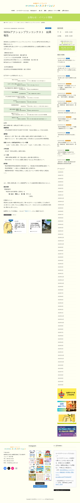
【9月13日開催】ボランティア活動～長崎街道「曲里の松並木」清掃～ (66, 144)
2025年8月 (60, 211)
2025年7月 (60, 214)
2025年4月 (60, 224)
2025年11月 (61, 201)
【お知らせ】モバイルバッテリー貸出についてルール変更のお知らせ (66, 70)
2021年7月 (60, 371)
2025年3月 (60, 227)
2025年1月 (60, 234)
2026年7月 (60, 175)
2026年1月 (60, 195)
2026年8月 (60, 172)
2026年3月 (60, 188)
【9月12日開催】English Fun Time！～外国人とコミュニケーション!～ (66, 153)
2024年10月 (61, 244)
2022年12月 (61, 316)
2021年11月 (61, 358)
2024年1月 (60, 273)
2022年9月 (60, 325)
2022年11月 (61, 319)
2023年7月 (60, 293)
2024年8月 (60, 250)
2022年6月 (60, 335)
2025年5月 (60, 221)
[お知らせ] (8, 225)
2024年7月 (60, 253)
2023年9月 (60, 286)
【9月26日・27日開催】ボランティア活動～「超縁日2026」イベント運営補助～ (66, 87)
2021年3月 (60, 384)
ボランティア (68, 83)
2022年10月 (61, 322)
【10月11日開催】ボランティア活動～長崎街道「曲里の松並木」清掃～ (66, 104)
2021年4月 (60, 381)
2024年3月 (60, 267)
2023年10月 (61, 283)
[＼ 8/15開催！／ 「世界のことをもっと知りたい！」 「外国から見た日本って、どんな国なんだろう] (32, 469)
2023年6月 (60, 296)
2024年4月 (60, 263)
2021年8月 (60, 368)
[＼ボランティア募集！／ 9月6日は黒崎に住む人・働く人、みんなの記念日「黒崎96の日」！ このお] (32, 453)
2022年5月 (60, 339)
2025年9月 (60, 208)
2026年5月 (60, 181)
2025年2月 (60, 231)
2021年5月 (60, 378)
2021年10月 (61, 361)
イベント (67, 150)
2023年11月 (61, 280)
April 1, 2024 (59, 484)
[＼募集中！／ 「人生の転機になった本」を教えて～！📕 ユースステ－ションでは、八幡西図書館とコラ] (47, 469)
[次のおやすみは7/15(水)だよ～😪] (47, 477)
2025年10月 (61, 204)
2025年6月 (60, 217)
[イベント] (46, 225)
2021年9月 (60, 365)
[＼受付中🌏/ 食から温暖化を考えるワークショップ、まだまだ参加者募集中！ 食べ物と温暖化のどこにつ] (40, 477)
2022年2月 (60, 348)
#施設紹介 (62, 472)
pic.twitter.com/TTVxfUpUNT (63, 477)
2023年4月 (60, 303)
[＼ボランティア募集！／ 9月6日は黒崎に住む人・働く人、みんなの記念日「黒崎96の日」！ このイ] (47, 461)
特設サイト (28, 211)
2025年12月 (61, 198)
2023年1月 (60, 312)
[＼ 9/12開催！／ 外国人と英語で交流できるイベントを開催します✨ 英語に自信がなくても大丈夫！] (32, 461)
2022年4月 (60, 342)
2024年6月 (60, 257)
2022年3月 (60, 345)
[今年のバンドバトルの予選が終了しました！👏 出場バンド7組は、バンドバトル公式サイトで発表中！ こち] (47, 453)
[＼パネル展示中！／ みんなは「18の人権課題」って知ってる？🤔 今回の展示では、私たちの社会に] (32, 477)
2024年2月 (60, 270)
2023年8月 (60, 289)
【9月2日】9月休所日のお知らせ (66, 112)
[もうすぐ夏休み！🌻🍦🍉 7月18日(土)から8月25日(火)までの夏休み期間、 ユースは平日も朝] (40, 469)
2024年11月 (61, 240)
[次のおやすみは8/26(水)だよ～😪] (40, 453)
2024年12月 (61, 237)
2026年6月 (60, 178)
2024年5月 (60, 260)
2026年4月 (60, 185)
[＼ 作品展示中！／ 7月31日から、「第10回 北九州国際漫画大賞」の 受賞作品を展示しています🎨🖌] (40, 461)
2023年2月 (60, 309)
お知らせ (48, 28)
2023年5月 (60, 299)
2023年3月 (60, 306)
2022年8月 (60, 329)
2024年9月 (60, 247)
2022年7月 (60, 332)
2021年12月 (61, 355)
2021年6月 (60, 375)
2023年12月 (61, 276)
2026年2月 (60, 191)
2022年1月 (60, 352)
